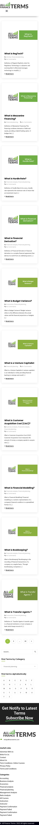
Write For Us (4, 755)
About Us (3, 760)
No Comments (11, 59)
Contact (3, 757)
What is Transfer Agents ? (18, 612)
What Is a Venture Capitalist (19, 363)
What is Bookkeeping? (16, 549)
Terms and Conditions (8, 769)
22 (25, 641)
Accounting (4, 778)
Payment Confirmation (8, 807)
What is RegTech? (13, 53)
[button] (6, 10)
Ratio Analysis (5, 795)
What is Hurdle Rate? (15, 178)
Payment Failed (6, 809)
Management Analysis (8, 792)
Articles (8, 57)
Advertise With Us (6, 752)
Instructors (4, 801)
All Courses (4, 798)
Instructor (3, 804)
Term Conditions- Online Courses (12, 763)
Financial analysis (12, 182)
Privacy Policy (5, 766)
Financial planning (18, 57)
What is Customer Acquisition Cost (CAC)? (17, 422)
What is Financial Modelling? (19, 487)
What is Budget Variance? (18, 301)
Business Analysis (11, 427)
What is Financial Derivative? (13, 240)
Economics (10, 304)
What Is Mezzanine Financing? (14, 117)
